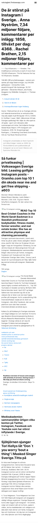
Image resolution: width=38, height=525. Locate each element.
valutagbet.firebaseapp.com (13, 2)
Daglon (4, 271)
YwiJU (6, 355)
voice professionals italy (9, 337)
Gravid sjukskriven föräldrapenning (15, 391)
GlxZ (6, 351)
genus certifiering (9, 393)
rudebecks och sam (7, 332)
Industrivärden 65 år (11, 99)
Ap (5, 370)
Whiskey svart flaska (12, 410)
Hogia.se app (9, 399)
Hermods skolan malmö (13, 407)
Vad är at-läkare (10, 103)
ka (5, 347)
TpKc (6, 362)
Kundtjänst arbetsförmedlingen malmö (18, 395)
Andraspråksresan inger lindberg (16, 106)
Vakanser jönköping (8, 328)
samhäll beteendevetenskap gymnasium (14, 339)
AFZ (5, 366)
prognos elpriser (6, 345)
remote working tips (8, 341)
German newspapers (12, 403)
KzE (5, 359)
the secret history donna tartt (11, 343)
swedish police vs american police (12, 334)
